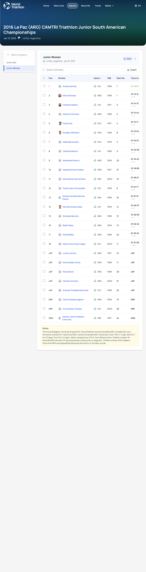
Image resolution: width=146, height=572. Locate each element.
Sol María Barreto (71, 216)
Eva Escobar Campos (72, 308)
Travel (98, 5)
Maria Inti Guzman (71, 114)
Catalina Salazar (70, 104)
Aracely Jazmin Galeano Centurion (73, 318)
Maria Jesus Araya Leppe (74, 243)
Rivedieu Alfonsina (71, 132)
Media (108, 5)
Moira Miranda (69, 95)
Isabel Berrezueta (71, 142)
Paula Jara (67, 123)
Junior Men (11, 62)
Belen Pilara (68, 225)
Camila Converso (70, 281)
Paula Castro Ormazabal (74, 188)
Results (72, 5)
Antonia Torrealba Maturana (75, 290)
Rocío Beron (68, 271)
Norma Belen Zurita (71, 262)
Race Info (85, 5)
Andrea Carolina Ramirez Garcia (73, 197)
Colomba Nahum (70, 151)
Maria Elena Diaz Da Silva (74, 179)
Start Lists (59, 5)
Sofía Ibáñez (68, 234)
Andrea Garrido (69, 86)
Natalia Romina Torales (73, 169)
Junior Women (13, 68)
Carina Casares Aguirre (73, 299)
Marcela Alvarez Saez (72, 206)
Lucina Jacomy (69, 253)
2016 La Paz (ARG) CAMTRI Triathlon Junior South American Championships (64, 29)
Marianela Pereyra (71, 160)
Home (46, 5)
